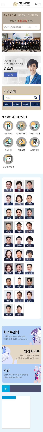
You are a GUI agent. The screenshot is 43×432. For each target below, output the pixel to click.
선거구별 (16, 104)
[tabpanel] (21, 42)
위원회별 (26, 104)
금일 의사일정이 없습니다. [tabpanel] (14, 26)
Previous (23, 47)
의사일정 (21, 15)
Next (27, 47)
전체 (5, 388)
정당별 (35, 104)
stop (35, 27)
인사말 (10, 74)
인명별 (7, 104)
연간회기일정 (33, 15)
